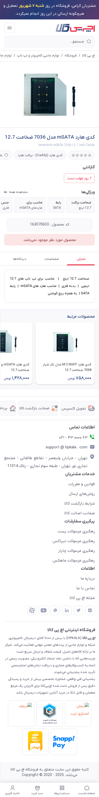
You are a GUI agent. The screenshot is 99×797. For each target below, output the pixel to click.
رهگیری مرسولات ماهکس (74, 560)
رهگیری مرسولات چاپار (76, 550)
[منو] (9, 28)
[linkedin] (67, 610)
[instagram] (90, 610)
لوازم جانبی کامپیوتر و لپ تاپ (38, 55)
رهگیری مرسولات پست (76, 531)
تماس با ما (85, 588)
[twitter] (78, 610)
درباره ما (88, 578)
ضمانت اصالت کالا (79, 513)
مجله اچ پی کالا (82, 598)
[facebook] (32, 610)
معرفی (81, 259)
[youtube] (43, 610)
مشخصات (52, 259)
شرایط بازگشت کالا (79, 503)
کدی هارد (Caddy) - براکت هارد (40, 155)
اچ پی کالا (88, 55)
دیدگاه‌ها (19, 259)
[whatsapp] (55, 610)
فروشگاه (71, 55)
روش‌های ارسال (82, 493)
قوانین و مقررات (81, 484)
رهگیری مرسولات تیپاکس (74, 541)
